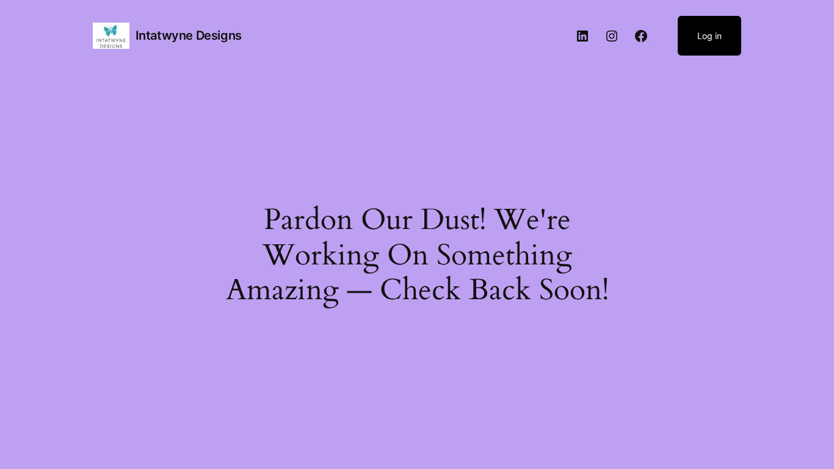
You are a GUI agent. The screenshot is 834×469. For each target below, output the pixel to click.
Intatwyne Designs (189, 35)
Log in (709, 36)
